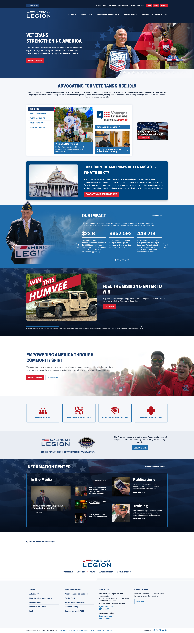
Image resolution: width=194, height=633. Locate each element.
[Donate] (61, 297)
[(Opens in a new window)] (68, 444)
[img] (73, 130)
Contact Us (105, 609)
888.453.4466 (107, 607)
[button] (72, 15)
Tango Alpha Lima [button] (37, 118)
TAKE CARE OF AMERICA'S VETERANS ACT (119, 167)
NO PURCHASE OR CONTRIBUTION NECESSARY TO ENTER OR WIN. (42, 326)
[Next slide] (165, 245)
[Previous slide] (78, 245)
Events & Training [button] (37, 127)
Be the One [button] (34, 109)
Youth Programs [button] (37, 123)
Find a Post (52, 378)
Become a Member (35, 61)
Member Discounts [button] (38, 114)
